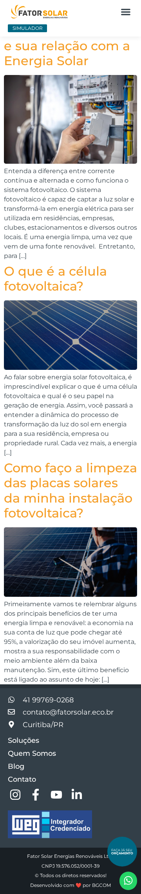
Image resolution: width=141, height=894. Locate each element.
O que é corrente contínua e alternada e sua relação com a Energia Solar (70, 38)
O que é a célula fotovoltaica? (55, 278)
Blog (16, 766)
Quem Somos (32, 753)
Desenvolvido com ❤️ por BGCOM (70, 885)
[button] (125, 11)
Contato (22, 779)
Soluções (23, 740)
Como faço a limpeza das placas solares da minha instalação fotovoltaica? (70, 490)
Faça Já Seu (122, 851)
